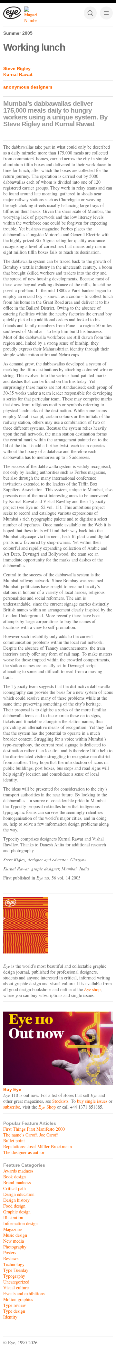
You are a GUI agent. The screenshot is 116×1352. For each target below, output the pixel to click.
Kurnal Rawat (18, 74)
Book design (14, 1177)
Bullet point (14, 1140)
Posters (9, 1252)
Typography (14, 1276)
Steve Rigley (17, 68)
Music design (15, 1235)
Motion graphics (18, 1299)
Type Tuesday (15, 1270)
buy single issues (92, 1101)
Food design (14, 1206)
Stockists (60, 1101)
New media (13, 1241)
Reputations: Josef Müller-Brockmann (37, 1146)
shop (92, 989)
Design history (16, 1200)
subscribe (11, 1107)
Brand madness (17, 1182)
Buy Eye (12, 1089)
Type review (14, 1305)
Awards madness (18, 1171)
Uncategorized (16, 1282)
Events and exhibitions (23, 1293)
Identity (10, 1317)
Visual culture (16, 1287)
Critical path (14, 1188)
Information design (20, 1223)
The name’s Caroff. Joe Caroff (30, 1135)
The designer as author (23, 1152)
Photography (14, 1247)
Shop (47, 1107)
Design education (18, 1194)
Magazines (12, 1229)
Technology (13, 1264)
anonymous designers (28, 87)
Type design (14, 1311)
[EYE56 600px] (58, 925)
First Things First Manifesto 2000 (34, 1129)
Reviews (10, 1258)
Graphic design (17, 1212)
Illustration (13, 1217)
